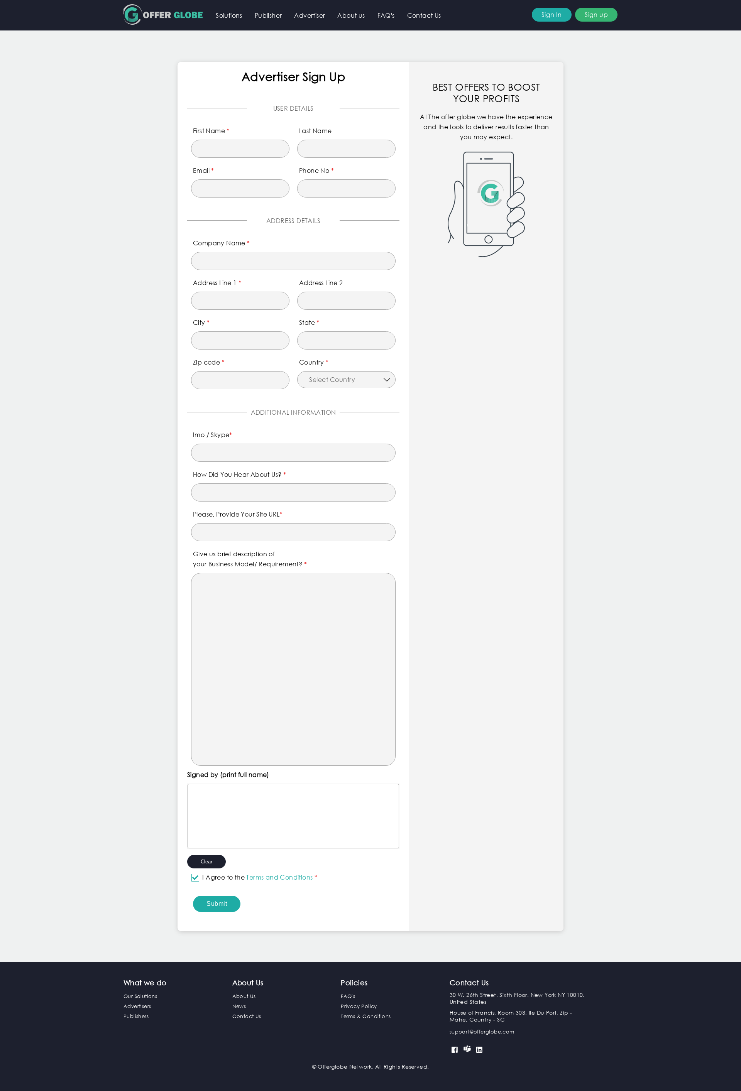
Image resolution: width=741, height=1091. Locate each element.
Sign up (596, 14)
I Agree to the (259, 877)
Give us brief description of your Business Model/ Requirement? (250, 559)
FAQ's (386, 15)
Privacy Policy (359, 1006)
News (239, 1006)
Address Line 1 (217, 283)
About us (351, 15)
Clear (206, 862)
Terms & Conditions (366, 1016)
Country (314, 362)
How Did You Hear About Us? (239, 474)
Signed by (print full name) (228, 774)
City (201, 322)
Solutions (229, 15)
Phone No (316, 170)
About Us (244, 996)
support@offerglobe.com (482, 1032)
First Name (211, 131)
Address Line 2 (321, 283)
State (309, 322)
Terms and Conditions (280, 877)
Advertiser (309, 15)
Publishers (136, 1016)
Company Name (221, 243)
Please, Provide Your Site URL (238, 514)
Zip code (209, 362)
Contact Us (424, 15)
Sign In (551, 14)
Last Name (315, 131)
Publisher (268, 15)
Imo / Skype (212, 435)
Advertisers (137, 1006)
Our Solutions (140, 996)
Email (203, 170)
